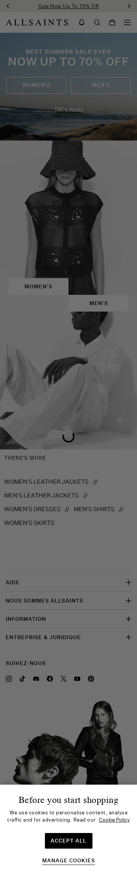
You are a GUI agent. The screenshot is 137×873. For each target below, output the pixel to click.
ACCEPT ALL (68, 841)
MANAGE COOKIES (68, 860)
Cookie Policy (114, 820)
